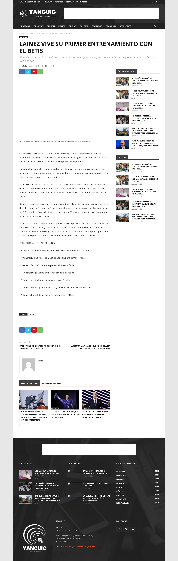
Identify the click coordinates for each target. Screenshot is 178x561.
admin (24, 66)
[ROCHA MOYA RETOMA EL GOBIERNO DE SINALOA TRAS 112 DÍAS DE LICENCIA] (122, 106)
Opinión (51, 26)
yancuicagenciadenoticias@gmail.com (80, 546)
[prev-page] (21, 425)
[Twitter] (152, 2)
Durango (38, 26)
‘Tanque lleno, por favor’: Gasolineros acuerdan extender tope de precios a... (144, 130)
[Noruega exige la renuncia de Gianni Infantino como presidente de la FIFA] (96, 399)
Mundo (72, 26)
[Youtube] (157, 2)
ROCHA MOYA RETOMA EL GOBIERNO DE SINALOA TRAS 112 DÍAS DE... (143, 105)
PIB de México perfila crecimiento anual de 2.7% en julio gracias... (143, 118)
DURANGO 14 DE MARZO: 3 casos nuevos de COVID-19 (95, 472)
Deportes (59, 2)
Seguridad (97, 26)
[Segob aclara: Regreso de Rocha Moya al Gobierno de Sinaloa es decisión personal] (122, 94)
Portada (25, 26)
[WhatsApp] (40, 71)
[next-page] (25, 425)
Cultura (48, 2)
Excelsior (32, 314)
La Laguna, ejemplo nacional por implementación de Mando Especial (96, 498)
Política (84, 26)
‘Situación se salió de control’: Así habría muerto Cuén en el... (144, 80)
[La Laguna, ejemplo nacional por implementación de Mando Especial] (74, 499)
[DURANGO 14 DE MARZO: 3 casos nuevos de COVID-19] (74, 474)
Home (21, 33)
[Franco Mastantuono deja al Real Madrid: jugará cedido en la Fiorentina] (65, 399)
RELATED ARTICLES (29, 383)
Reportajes (125, 26)
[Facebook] (148, 2)
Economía (111, 26)
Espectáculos (71, 2)
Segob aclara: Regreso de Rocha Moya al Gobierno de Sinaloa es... (144, 93)
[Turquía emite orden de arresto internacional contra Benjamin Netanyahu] (122, 144)
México (61, 26)
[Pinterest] (34, 71)
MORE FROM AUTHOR (51, 383)
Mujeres (83, 2)
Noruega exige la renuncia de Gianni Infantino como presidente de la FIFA (95, 414)
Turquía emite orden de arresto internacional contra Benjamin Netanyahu (145, 143)
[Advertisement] (111, 13)
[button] (155, 26)
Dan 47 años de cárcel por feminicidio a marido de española (40, 347)
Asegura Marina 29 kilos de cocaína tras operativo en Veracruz (90, 347)
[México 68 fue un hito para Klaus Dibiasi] (74, 486)
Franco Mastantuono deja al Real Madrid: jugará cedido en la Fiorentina (65, 414)
